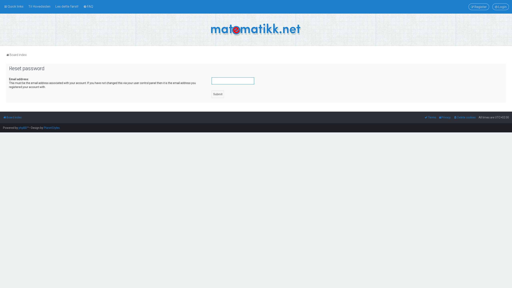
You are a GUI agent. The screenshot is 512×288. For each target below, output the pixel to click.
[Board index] (256, 30)
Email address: (19, 79)
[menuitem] (39, 6)
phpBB (23, 127)
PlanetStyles (52, 127)
